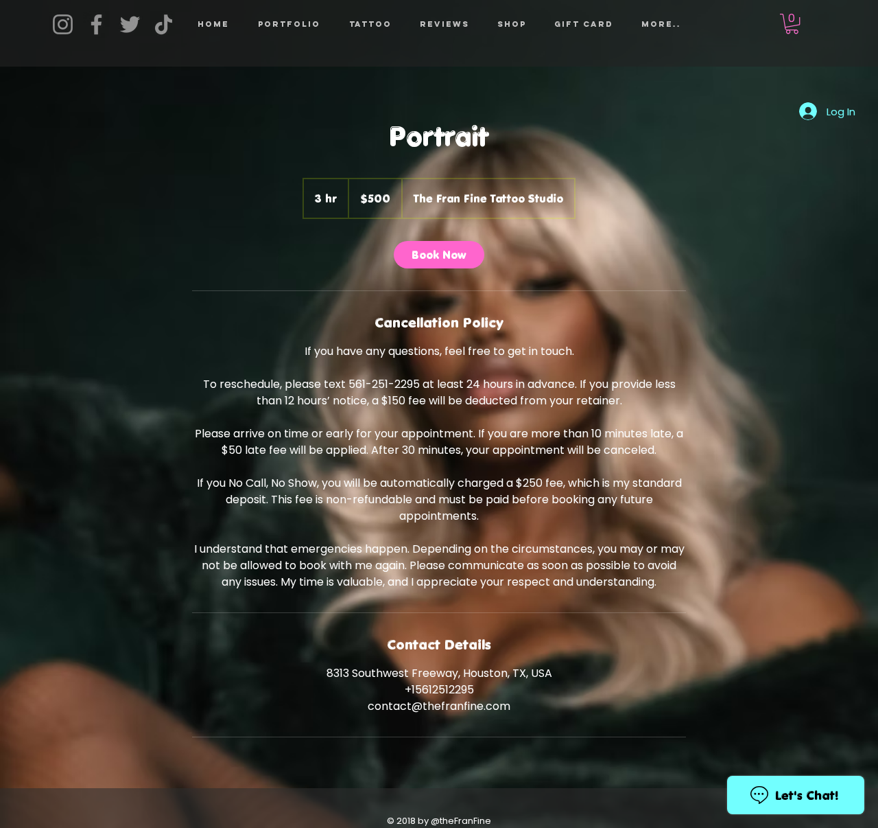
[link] (439, 254)
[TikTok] (163, 24)
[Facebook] (96, 24)
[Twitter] (130, 24)
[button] (370, 24)
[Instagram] (62, 24)
